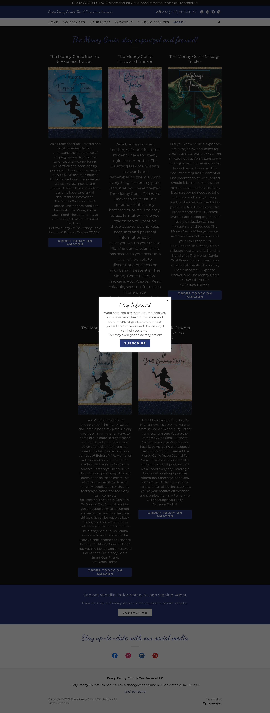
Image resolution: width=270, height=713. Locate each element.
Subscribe (135, 343)
